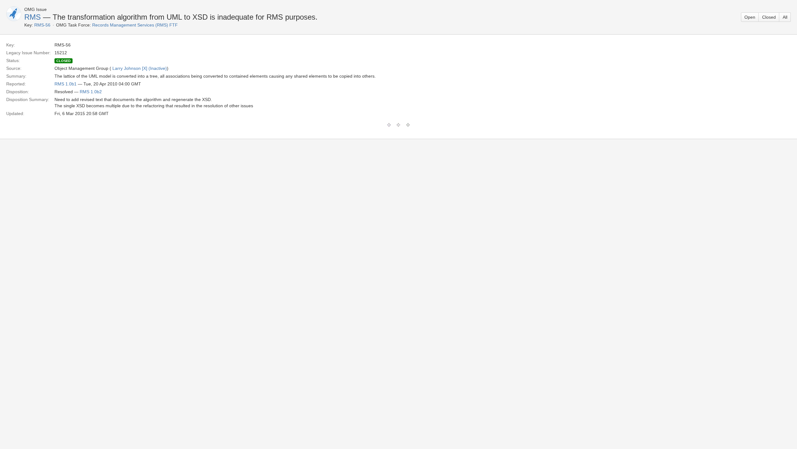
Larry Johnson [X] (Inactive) (139, 68)
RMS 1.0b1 (65, 83)
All (785, 17)
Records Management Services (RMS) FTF (135, 24)
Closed (769, 17)
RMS (32, 17)
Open (749, 17)
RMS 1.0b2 (91, 91)
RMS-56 (42, 24)
